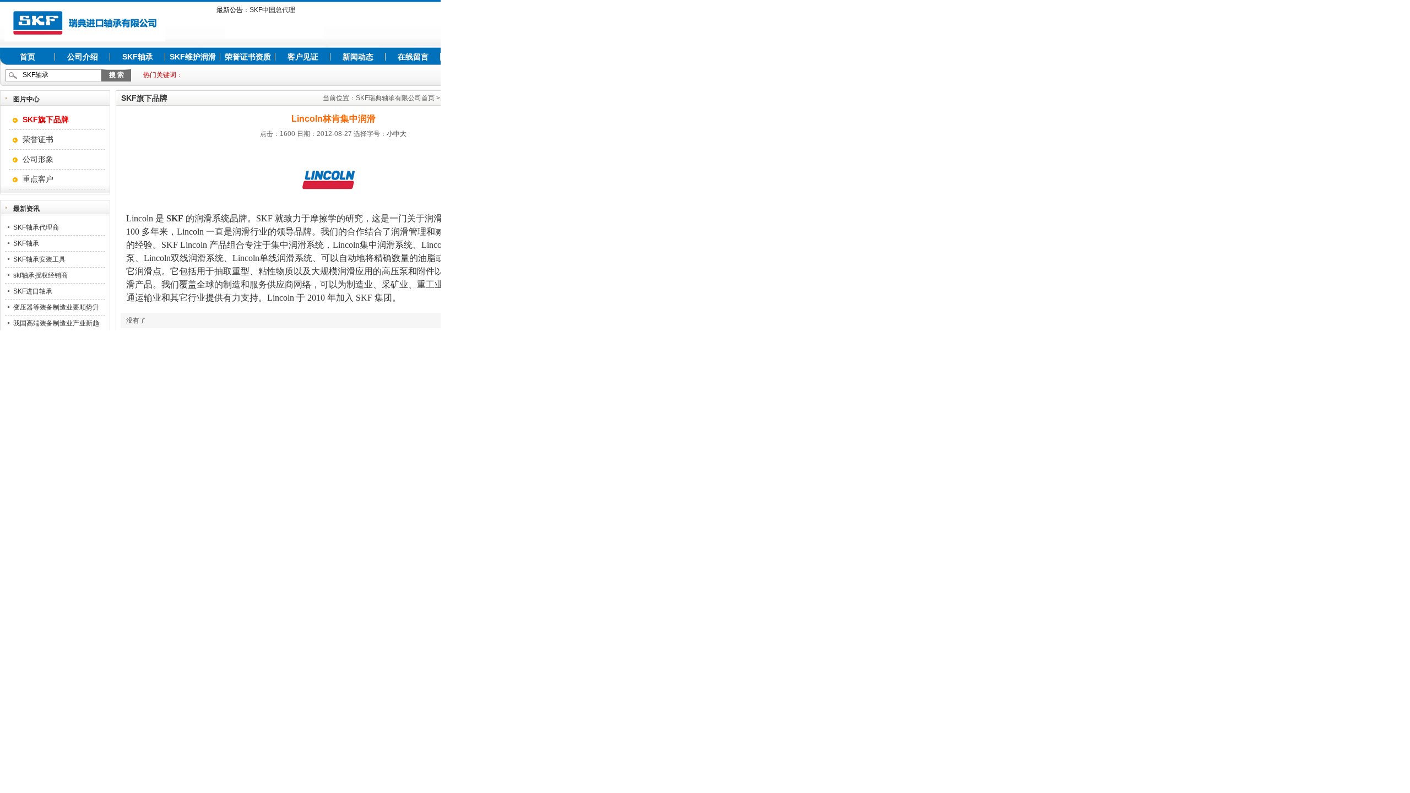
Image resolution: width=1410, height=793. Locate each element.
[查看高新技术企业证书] (274, 36)
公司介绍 (82, 56)
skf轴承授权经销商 (40, 275)
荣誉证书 (38, 139)
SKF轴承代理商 (36, 227)
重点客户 (38, 179)
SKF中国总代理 (272, 10)
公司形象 (38, 159)
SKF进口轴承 (32, 291)
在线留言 (413, 56)
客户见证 (303, 56)
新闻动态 (358, 56)
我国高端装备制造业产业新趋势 (56, 331)
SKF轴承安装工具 (39, 259)
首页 (27, 56)
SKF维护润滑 (193, 56)
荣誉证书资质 (248, 56)
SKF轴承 (137, 56)
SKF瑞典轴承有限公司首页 (395, 98)
